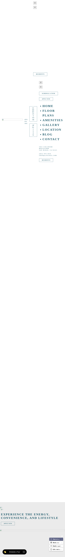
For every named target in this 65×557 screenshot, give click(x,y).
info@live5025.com (42, 69)
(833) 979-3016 (9, 38)
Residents (40, 74)
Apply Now (21, 42)
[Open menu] (35, 3)
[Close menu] (35, 7)
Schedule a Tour (22, 36)
